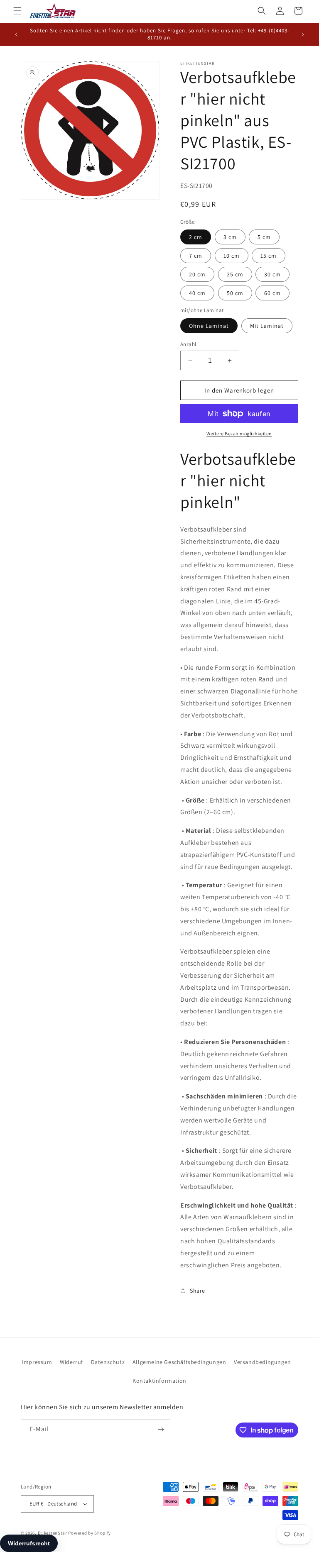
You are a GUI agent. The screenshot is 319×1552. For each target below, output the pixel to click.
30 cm (272, 274)
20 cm (197, 274)
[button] (17, 11)
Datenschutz (108, 1362)
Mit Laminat (267, 325)
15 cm (268, 255)
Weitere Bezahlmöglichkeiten (239, 433)
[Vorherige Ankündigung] (16, 34)
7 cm (195, 255)
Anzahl (188, 344)
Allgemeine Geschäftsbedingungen (179, 1362)
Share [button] (197, 1290)
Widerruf (71, 1362)
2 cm (195, 237)
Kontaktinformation (159, 1380)
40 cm (197, 293)
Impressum (37, 1362)
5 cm (264, 237)
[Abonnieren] (161, 1429)
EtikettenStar (52, 1533)
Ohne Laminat (209, 325)
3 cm (230, 237)
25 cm (235, 274)
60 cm (272, 293)
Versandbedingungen (262, 1362)
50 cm (235, 293)
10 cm (231, 255)
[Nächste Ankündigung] (303, 34)
